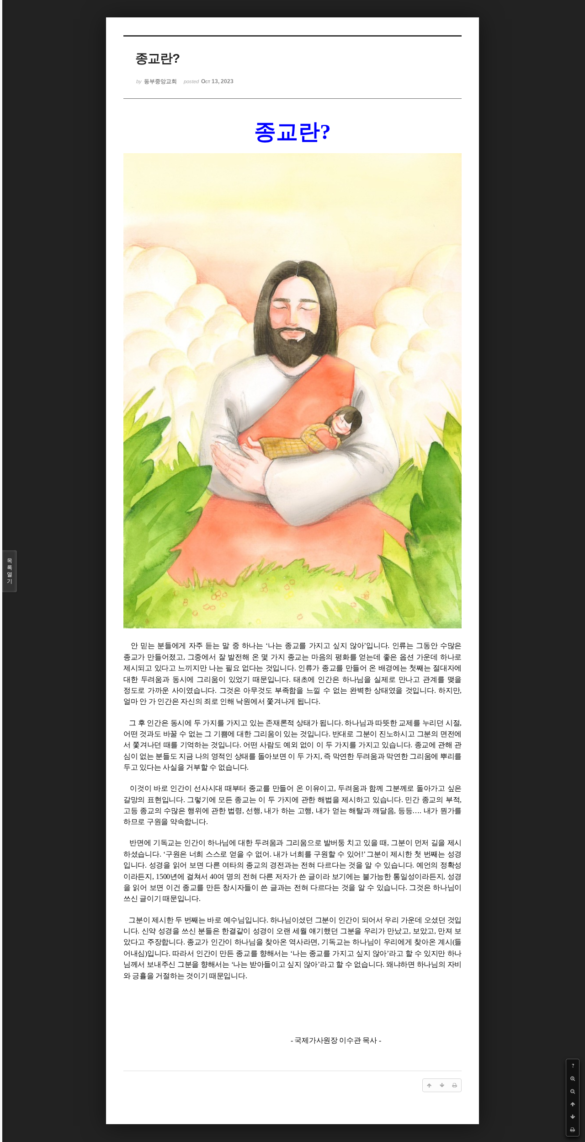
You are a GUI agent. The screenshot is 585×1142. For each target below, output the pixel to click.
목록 (9, 571)
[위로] (572, 1104)
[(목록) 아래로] (572, 1116)
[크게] (572, 1078)
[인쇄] (572, 1129)
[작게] (572, 1091)
